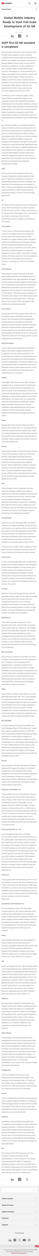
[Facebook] (19, 37)
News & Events (6, 9)
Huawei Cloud (19, 1233)
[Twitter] (27, 37)
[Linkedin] (12, 37)
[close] (36, 1249)
